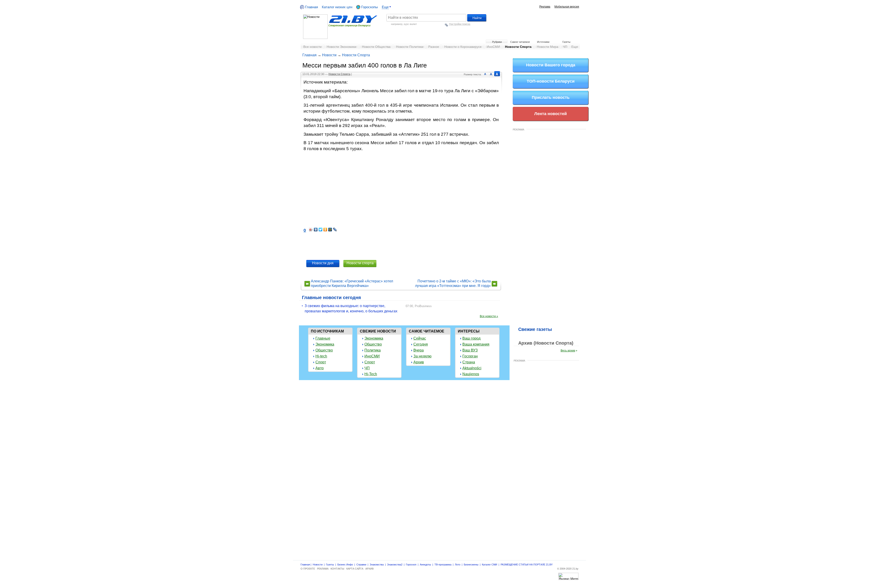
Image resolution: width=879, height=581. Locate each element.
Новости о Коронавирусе (463, 47)
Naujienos (470, 374)
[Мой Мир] (330, 229)
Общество (324, 350)
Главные (322, 338)
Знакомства (377, 564)
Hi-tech (321, 356)
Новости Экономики (341, 47)
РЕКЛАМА (518, 129)
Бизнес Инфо (345, 564)
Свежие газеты (535, 329)
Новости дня (323, 263)
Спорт (320, 362)
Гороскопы (369, 7)
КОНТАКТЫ (337, 568)
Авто (319, 368)
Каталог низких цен (337, 7)
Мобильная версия (566, 6)
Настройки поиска (459, 24)
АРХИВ (369, 568)
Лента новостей (550, 113)
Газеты (566, 42)
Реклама (544, 6)
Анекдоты (425, 564)
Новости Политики (409, 47)
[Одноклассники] (325, 229)
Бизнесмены (471, 564)
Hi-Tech (370, 374)
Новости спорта (360, 263)
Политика (372, 350)
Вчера (418, 350)
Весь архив (568, 350)
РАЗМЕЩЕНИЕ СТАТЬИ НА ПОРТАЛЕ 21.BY (527, 564)
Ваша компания (475, 344)
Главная (311, 7)
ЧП (565, 47)
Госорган (470, 356)
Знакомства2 (394, 564)
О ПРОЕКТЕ (308, 568)
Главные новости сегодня (331, 297)
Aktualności (471, 368)
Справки (361, 564)
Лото (457, 564)
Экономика (324, 344)
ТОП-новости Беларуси (551, 81)
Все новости (312, 47)
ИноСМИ (493, 47)
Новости (329, 55)
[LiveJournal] (335, 229)
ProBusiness (423, 306)
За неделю (422, 356)
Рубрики (497, 42)
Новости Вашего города (550, 65)
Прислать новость (551, 97)
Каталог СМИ (489, 564)
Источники (543, 42)
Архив (418, 362)
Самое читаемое (520, 42)
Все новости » (489, 316)
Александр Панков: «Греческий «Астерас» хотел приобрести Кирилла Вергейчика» (352, 283)
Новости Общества (376, 47)
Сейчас (419, 338)
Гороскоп (411, 564)
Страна (468, 362)
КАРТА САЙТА (354, 568)
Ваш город (471, 338)
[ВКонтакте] (315, 229)
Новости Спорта (518, 47)
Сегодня (420, 344)
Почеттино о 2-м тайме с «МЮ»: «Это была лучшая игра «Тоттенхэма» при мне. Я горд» (453, 283)
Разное (433, 47)
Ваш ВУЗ (470, 350)
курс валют (410, 24)
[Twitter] (320, 229)
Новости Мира (547, 47)
